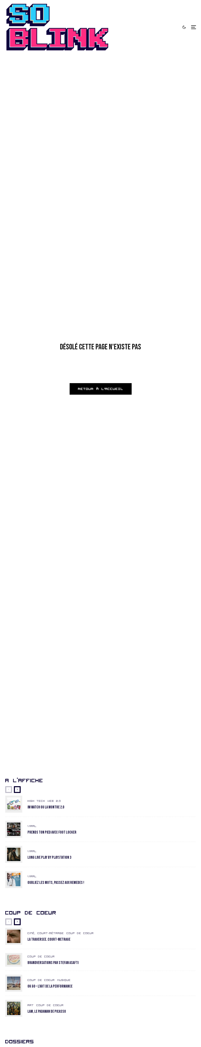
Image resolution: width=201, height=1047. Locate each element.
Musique (64, 980)
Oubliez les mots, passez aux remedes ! (55, 882)
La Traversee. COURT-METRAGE (48, 939)
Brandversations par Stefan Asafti (53, 963)
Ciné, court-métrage (45, 933)
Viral (32, 826)
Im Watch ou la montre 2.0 (45, 807)
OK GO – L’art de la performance (49, 986)
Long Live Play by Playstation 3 (49, 857)
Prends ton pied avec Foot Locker (51, 832)
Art (30, 1005)
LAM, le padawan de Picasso (46, 1011)
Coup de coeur (80, 933)
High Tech (36, 801)
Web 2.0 (54, 801)
